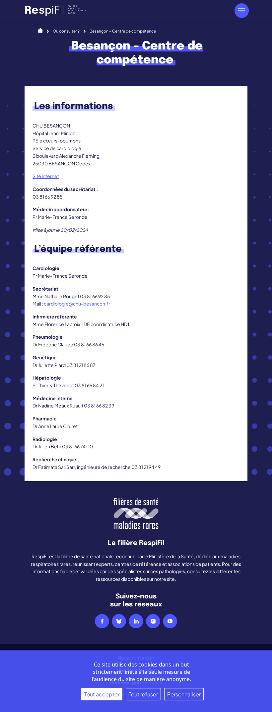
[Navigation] (242, 10)
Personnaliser (184, 694)
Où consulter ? (66, 31)
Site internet (46, 176)
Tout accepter (101, 694)
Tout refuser (143, 694)
